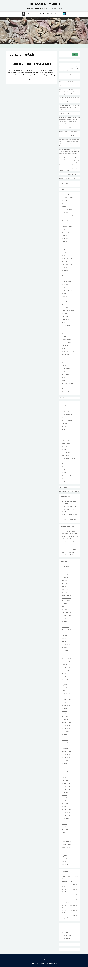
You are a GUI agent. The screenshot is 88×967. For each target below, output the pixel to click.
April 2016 (65, 740)
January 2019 (65, 679)
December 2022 (66, 612)
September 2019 (66, 667)
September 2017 (66, 705)
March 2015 (65, 772)
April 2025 (65, 589)
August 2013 (65, 818)
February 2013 (66, 835)
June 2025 (64, 583)
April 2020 (65, 650)
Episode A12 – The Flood (69, 506)
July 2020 (64, 647)
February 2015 (66, 774)
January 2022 (65, 627)
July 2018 (64, 685)
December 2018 (66, 682)
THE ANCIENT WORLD (44, 4)
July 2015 (64, 763)
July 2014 (64, 795)
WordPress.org (66, 938)
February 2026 (66, 572)
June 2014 (64, 798)
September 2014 (66, 789)
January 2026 (65, 575)
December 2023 (66, 595)
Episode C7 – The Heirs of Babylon (31, 63)
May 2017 (64, 714)
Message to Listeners (68, 881)
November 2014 (66, 783)
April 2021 (65, 638)
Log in (64, 929)
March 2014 (65, 806)
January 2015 (65, 777)
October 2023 (66, 601)
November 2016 (66, 722)
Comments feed (66, 935)
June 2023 (64, 606)
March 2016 (65, 743)
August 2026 (65, 566)
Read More (32, 80)
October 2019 (66, 664)
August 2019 (65, 670)
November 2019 (66, 661)
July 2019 (64, 673)
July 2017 (64, 708)
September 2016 (66, 728)
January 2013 (65, 838)
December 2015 (66, 748)
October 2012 (66, 847)
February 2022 (66, 624)
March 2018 (65, 690)
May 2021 (64, 635)
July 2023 (64, 604)
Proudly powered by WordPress (37, 963)
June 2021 (64, 633)
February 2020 (66, 656)
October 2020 (66, 644)
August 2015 (65, 760)
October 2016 (66, 725)
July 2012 (64, 856)
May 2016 (64, 737)
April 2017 (65, 717)
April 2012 (65, 864)
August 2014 (65, 792)
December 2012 (66, 841)
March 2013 (65, 832)
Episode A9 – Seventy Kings (69, 519)
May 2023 (64, 609)
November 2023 (66, 598)
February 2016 (66, 745)
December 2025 (66, 577)
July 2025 (64, 580)
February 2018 (66, 693)
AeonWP (55, 963)
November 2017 (66, 699)
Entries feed (65, 932)
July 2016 (64, 734)
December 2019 (66, 659)
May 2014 (64, 801)
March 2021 (65, 641)
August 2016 (65, 731)
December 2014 (66, 780)
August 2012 (65, 853)
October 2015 (66, 754)
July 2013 (64, 821)
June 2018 (64, 688)
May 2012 (64, 861)
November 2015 (66, 751)
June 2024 (64, 592)
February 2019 (66, 676)
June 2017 (64, 711)
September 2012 (66, 850)
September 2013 (66, 815)
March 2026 (65, 569)
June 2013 (64, 824)
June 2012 (64, 858)
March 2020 (65, 653)
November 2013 (66, 809)
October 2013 (66, 812)
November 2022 (66, 615)
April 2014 (65, 803)
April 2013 (65, 830)
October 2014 (66, 786)
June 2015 (64, 766)
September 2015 (66, 757)
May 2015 (64, 769)
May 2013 (64, 827)
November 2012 (66, 844)
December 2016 (66, 719)
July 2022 (64, 621)
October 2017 (66, 702)
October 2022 (66, 618)
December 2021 (66, 630)
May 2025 (64, 586)
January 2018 (65, 696)
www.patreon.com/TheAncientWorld (69, 491)
